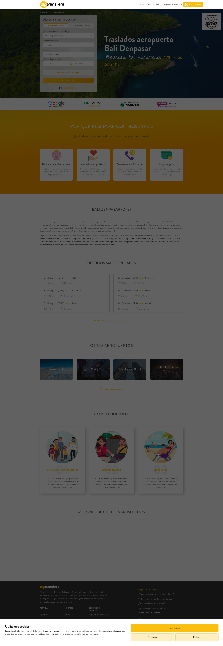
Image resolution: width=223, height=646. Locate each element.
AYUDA (156, 4)
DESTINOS (145, 4)
